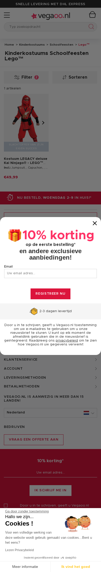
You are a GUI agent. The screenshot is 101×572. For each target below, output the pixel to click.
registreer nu (50, 293)
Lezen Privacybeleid (19, 550)
